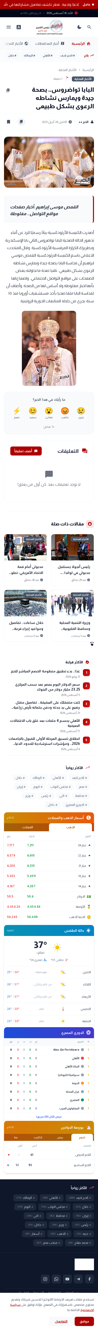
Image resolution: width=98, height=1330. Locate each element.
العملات (27, 827)
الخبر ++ (86, 122)
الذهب (70, 827)
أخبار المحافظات (50, 43)
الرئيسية (81, 43)
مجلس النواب (60, 787)
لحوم (82, 1137)
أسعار (33, 1234)
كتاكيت (38, 1137)
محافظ (81, 796)
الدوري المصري (76, 805)
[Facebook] (89, 1279)
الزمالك (29, 55)
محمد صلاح (79, 1243)
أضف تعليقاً (26, 451)
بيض (60, 1137)
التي (63, 796)
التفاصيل (61, 1321)
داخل (52, 805)
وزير (29, 796)
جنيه (83, 1234)
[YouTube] (67, 1279)
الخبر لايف (67, 55)
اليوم (37, 787)
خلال (12, 55)
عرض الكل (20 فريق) (49, 1116)
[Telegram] (78, 1279)
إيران (21, 787)
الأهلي (48, 55)
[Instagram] (45, 1279)
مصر (83, 787)
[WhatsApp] (56, 1279)
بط (16, 1137)
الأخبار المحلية (16, 43)
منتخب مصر (48, 1243)
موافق (84, 1321)
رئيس (46, 796)
